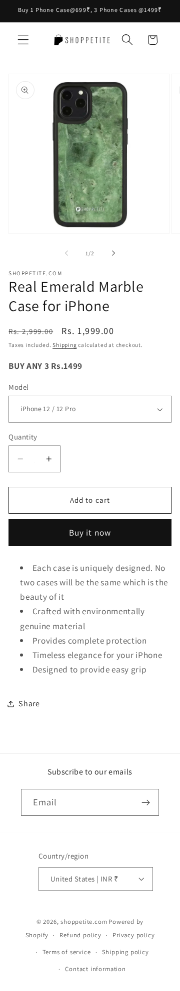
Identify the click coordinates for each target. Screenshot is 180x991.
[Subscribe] (146, 802)
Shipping (64, 344)
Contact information (95, 969)
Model (18, 387)
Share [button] (29, 703)
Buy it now (90, 532)
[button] (23, 40)
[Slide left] (67, 253)
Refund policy (80, 935)
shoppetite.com (83, 921)
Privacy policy (133, 935)
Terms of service (66, 952)
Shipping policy (125, 952)
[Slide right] (113, 253)
